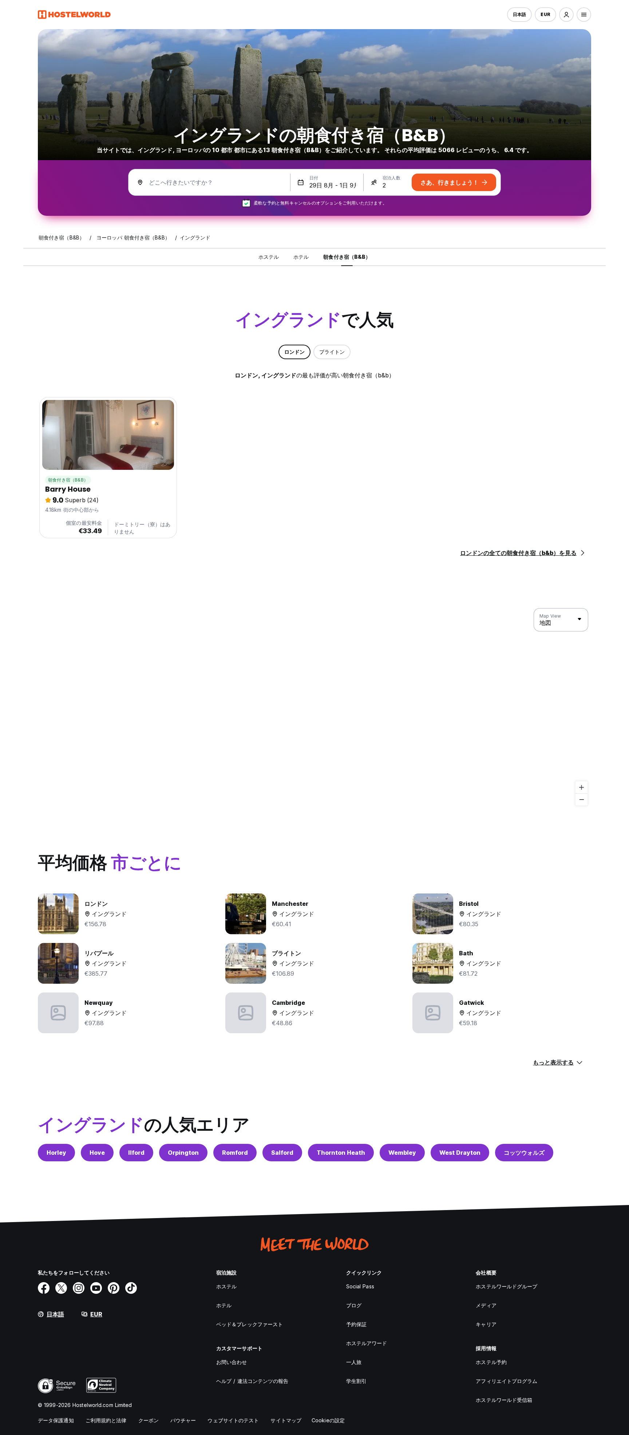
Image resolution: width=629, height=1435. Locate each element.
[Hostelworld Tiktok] (131, 1288)
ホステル (226, 1286)
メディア (486, 1305)
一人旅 (353, 1362)
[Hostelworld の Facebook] (44, 1288)
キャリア (486, 1324)
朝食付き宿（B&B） (68, 480)
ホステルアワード (366, 1343)
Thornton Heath (341, 1152)
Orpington (183, 1152)
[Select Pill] (566, 14)
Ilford (136, 1152)
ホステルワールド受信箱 (504, 1400)
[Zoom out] (581, 799)
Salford (282, 1152)
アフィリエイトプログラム (506, 1381)
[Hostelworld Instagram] (78, 1288)
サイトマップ (285, 1420)
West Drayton (459, 1152)
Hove (97, 1152)
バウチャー (183, 1420)
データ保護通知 (56, 1420)
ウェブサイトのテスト (233, 1420)
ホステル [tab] (268, 257)
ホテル (224, 1305)
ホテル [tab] (301, 257)
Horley (56, 1152)
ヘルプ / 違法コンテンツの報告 (252, 1381)
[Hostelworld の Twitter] (61, 1288)
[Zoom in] (581, 787)
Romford (235, 1152)
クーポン (148, 1420)
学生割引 (356, 1381)
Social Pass (360, 1286)
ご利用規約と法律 (106, 1420)
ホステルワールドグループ (506, 1286)
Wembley (402, 1152)
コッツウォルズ (524, 1152)
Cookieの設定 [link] (328, 1420)
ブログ (353, 1305)
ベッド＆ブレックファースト (249, 1324)
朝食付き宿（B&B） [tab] (347, 257)
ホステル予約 (491, 1362)
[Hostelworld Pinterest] (113, 1288)
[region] (314, 707)
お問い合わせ (231, 1362)
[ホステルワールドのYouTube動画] (96, 1288)
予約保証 (356, 1324)
